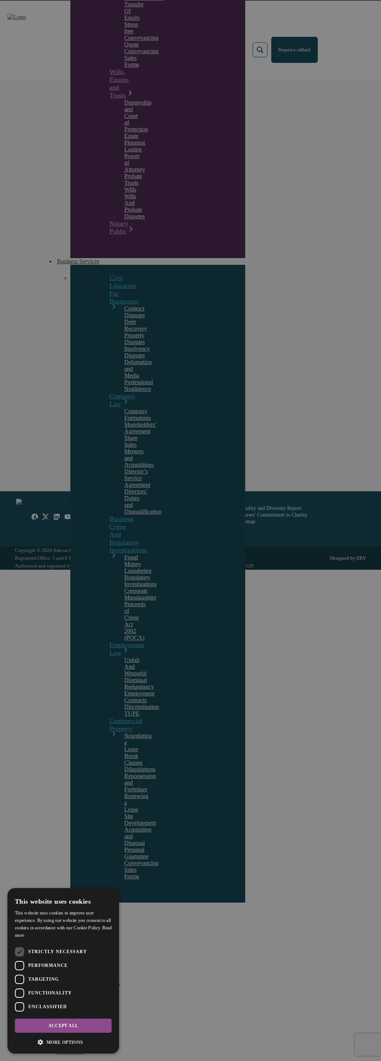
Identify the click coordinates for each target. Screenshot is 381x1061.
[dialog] (63, 971)
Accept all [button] (63, 1025)
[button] (63, 1042)
